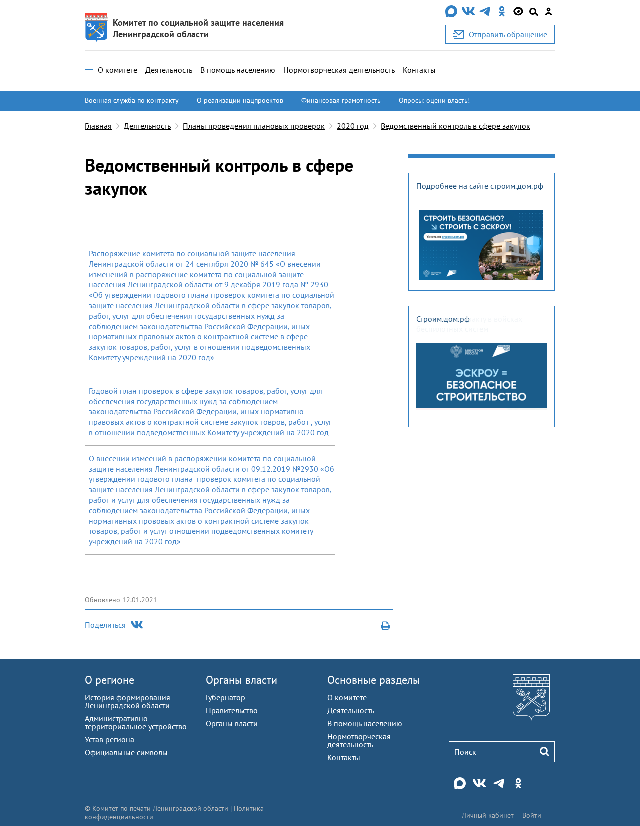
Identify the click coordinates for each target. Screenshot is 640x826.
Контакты (419, 70)
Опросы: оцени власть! (434, 100)
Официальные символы (126, 752)
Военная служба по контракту (132, 100)
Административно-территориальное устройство (136, 722)
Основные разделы (374, 680)
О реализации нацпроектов (240, 100)
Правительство (232, 710)
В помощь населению (238, 70)
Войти (532, 815)
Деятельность (169, 70)
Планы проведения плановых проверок (254, 126)
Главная (98, 126)
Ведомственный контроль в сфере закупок (455, 126)
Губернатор (226, 697)
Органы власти (242, 680)
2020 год (353, 126)
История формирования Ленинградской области (127, 701)
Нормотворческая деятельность (339, 70)
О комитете (118, 70)
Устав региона (109, 739)
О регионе (109, 680)
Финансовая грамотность (341, 100)
